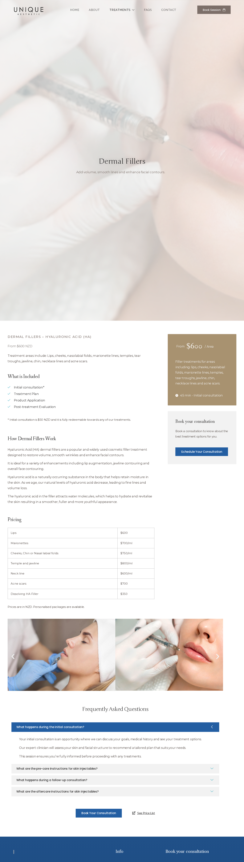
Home (74, 10)
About (94, 10)
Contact (168, 10)
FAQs (148, 10)
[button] (13, 656)
